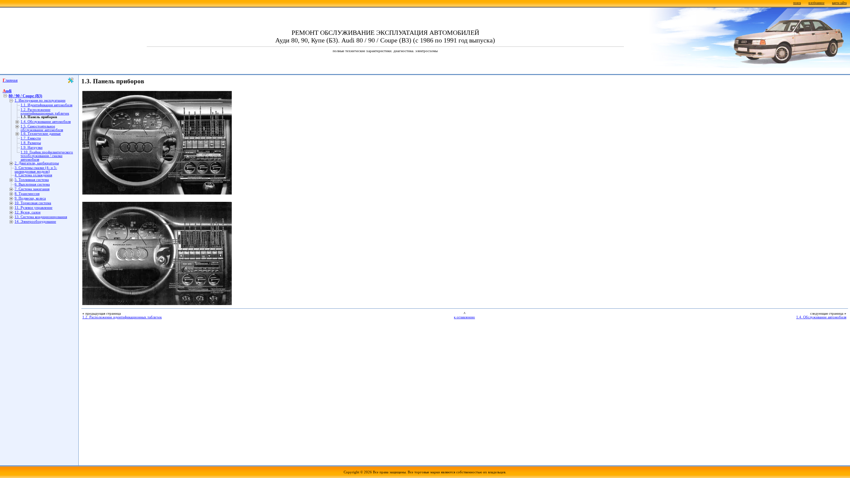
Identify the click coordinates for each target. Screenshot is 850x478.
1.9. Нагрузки (31, 147)
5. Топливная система (32, 180)
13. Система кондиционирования (41, 217)
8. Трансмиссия (27, 194)
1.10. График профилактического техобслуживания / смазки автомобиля (47, 155)
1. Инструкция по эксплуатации (40, 100)
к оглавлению (464, 317)
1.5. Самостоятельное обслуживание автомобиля (42, 128)
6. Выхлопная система (32, 184)
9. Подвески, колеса (30, 198)
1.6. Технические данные (41, 133)
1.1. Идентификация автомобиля (46, 105)
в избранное (816, 3)
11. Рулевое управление (33, 207)
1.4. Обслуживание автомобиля (46, 121)
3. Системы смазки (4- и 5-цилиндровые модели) (36, 169)
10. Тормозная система (33, 203)
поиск (797, 3)
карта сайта (839, 3)
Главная (10, 80)
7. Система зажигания (32, 189)
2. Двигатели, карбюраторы (37, 163)
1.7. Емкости (31, 138)
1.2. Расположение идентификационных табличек (45, 111)
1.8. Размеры (31, 143)
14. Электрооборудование (35, 221)
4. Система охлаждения (33, 175)
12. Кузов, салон (28, 212)
